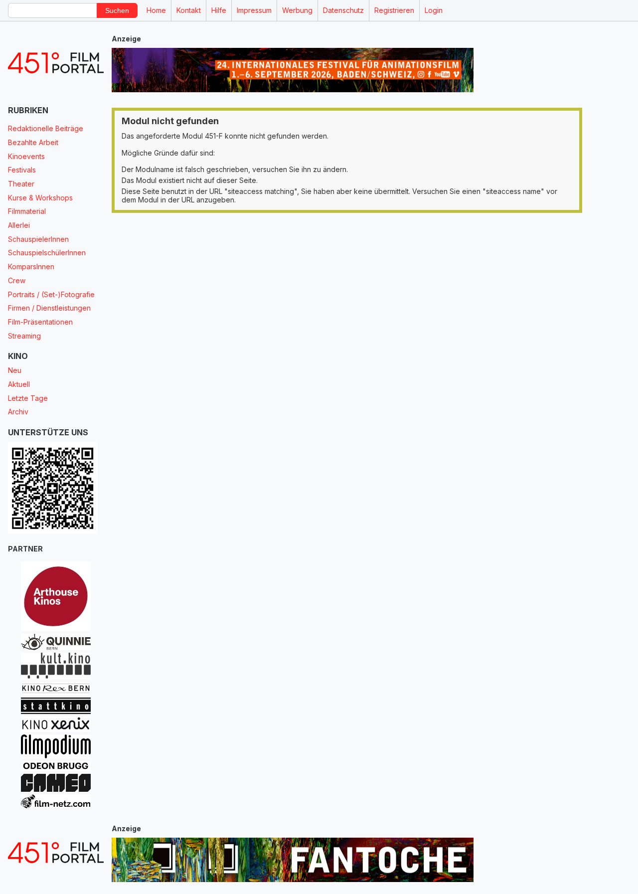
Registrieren (394, 10)
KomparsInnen (31, 266)
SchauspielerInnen (38, 239)
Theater (21, 183)
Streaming (24, 336)
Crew (16, 280)
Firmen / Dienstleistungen (49, 308)
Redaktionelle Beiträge (45, 128)
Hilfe (218, 10)
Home (156, 10)
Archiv (18, 411)
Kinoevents (26, 156)
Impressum (254, 10)
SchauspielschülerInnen (47, 252)
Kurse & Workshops (40, 197)
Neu (14, 370)
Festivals (22, 170)
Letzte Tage (28, 398)
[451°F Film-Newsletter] (56, 63)
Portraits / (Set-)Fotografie (51, 294)
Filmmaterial (27, 211)
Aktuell (19, 384)
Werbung (297, 10)
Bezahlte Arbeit (33, 142)
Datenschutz (343, 10)
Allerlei (19, 225)
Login (434, 10)
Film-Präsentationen (40, 322)
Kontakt (188, 10)
